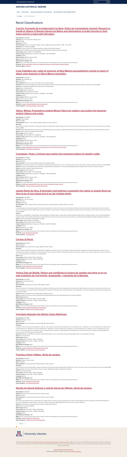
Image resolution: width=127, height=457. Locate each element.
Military (35, 106)
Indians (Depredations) (28, 147)
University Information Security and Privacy (63, 449)
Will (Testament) (37, 348)
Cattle (35, 147)
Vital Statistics (42, 307)
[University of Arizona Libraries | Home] (31, 433)
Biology (42, 309)
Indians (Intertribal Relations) (29, 104)
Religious (28, 66)
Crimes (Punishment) (61, 147)
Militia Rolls (36, 307)
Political (31, 106)
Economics (38, 186)
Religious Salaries (64, 64)
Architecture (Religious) (39, 64)
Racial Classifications (27, 64)
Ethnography (40, 106)
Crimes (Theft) (51, 147)
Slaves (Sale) (44, 348)
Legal (27, 106)
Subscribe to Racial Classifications (16, 426)
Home (18, 12)
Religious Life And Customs (52, 64)
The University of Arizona (75, 451)
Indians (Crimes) (59, 184)
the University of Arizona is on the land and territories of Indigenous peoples (50, 442)
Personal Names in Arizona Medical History (65, 12)
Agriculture (32, 186)
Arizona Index (25, 12)
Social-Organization (37, 268)
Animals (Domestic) (38, 266)
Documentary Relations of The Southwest (41, 12)
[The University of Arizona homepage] (25, 2)
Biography (35, 233)
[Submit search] (108, 2)
